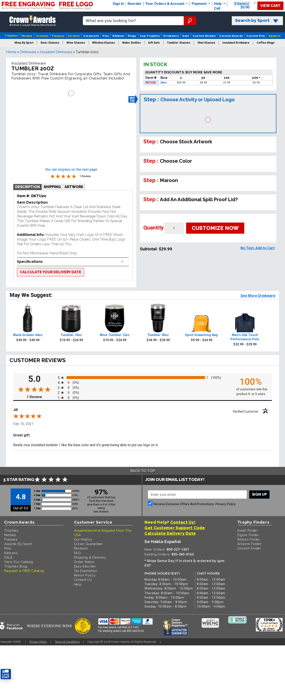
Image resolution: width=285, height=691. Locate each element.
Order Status (84, 562)
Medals (27, 35)
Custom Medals (204, 35)
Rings (132, 35)
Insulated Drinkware (56, 52)
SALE (8, 557)
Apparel (275, 35)
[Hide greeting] (50, 617)
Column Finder (249, 548)
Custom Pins (255, 35)
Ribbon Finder (248, 539)
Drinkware (171, 35)
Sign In (118, 4)
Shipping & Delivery (90, 557)
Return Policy (85, 575)
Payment (200, 4)
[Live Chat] (5, 674)
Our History (83, 539)
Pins (106, 35)
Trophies (11, 35)
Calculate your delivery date (50, 272)
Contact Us (83, 580)
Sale (185, 35)
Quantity (153, 228)
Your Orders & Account (165, 4)
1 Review (41, 397)
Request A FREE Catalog (24, 571)
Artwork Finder (249, 544)
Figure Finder (248, 535)
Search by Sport (252, 20)
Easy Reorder (85, 566)
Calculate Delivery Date (170, 533)
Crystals (42, 35)
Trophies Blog (15, 566)
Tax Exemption (85, 571)
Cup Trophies (150, 35)
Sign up (259, 494)
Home (11, 52)
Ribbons (118, 35)
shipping (52, 187)
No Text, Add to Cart (257, 248)
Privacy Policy (226, 504)
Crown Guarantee (88, 544)
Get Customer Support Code (175, 527)
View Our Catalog (18, 562)
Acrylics (74, 35)
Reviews (81, 548)
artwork (74, 187)
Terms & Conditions (67, 641)
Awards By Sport (18, 544)
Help (218, 4)
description (27, 187)
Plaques (58, 35)
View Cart (270, 6)
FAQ (77, 553)
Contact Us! (182, 522)
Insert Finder (247, 530)
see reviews (101, 511)
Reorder (135, 4)
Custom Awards (231, 35)
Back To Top (142, 471)
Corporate (91, 35)
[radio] (142, 377)
